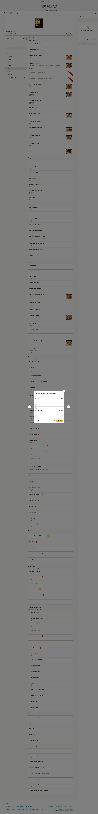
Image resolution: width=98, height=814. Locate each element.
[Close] (64, 391)
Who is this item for (40, 414)
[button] (29, 408)
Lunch (38, 398)
